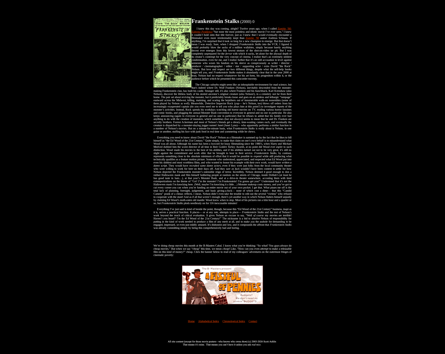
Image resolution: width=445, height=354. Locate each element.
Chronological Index (233, 321)
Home (191, 321)
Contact (253, 321)
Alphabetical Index (208, 321)
